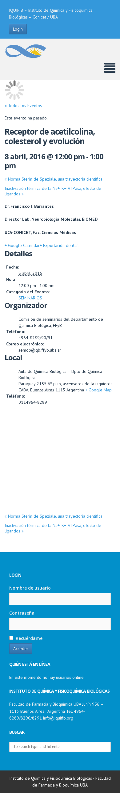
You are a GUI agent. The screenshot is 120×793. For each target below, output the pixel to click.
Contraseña (21, 613)
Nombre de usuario (30, 588)
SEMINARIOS (30, 298)
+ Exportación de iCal (59, 245)
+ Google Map (98, 390)
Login (18, 29)
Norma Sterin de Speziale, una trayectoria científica (53, 179)
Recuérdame (28, 638)
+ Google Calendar (22, 245)
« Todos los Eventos (23, 105)
